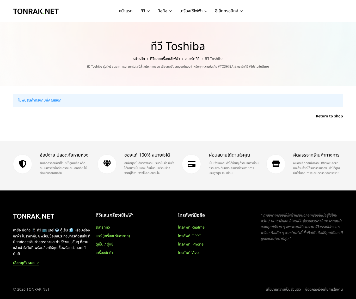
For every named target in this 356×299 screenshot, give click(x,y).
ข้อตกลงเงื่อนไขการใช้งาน (324, 289)
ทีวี (142, 11)
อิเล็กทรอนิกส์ (226, 11)
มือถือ (162, 11)
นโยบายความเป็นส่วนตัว (283, 289)
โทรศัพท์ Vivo (188, 252)
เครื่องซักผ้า (104, 252)
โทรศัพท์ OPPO (189, 236)
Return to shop (329, 117)
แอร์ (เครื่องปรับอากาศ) (113, 236)
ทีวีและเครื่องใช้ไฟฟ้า (165, 59)
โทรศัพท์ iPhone (191, 244)
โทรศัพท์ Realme (191, 227)
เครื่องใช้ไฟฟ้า (191, 11)
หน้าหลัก (139, 59)
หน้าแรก (126, 11)
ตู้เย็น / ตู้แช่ (104, 244)
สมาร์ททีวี (192, 59)
